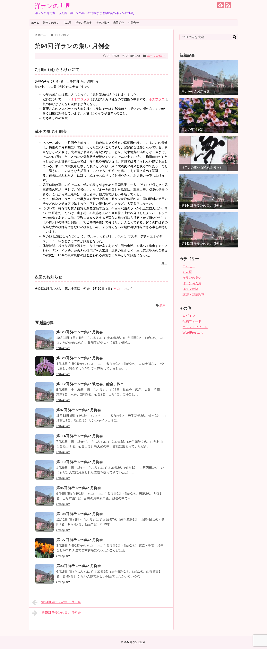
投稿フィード (192, 321)
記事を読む (63, 348)
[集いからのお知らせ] (208, 77)
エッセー (189, 266)
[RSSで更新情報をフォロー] (228, 5)
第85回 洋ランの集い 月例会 (78, 488)
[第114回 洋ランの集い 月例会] (44, 444)
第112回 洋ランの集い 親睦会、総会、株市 (90, 384)
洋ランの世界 (53, 6)
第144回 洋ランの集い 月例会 (202, 205)
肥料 (162, 305)
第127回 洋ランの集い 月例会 (79, 540)
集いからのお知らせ (195, 91)
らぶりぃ (120, 288)
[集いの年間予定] (208, 115)
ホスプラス (157, 99)
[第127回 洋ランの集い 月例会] (44, 548)
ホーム (35, 22)
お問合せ (133, 22)
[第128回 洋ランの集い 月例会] (44, 366)
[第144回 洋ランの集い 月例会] (208, 191)
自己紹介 (118, 22)
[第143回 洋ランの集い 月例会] (208, 229)
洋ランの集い (51, 22)
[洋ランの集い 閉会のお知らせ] (208, 153)
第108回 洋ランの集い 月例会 (79, 514)
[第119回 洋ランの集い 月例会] (44, 470)
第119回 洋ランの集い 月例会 (79, 462)
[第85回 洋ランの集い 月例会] (44, 496)
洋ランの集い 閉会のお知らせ (202, 167)
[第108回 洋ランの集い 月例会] (44, 522)
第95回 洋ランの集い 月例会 (61, 612)
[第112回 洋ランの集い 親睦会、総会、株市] (44, 392)
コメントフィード (195, 327)
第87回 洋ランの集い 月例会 (78, 410)
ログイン (189, 315)
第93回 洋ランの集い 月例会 (78, 566)
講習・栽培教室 (193, 294)
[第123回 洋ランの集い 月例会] (44, 340)
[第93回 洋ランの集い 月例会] (44, 574)
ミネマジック (80, 99)
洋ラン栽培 (102, 22)
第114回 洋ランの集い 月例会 (79, 436)
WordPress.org (193, 332)
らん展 (67, 22)
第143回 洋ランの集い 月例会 (202, 243)
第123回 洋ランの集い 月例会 (79, 332)
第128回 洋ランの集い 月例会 (79, 358)
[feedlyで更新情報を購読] (220, 5)
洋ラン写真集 (83, 22)
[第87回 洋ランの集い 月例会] (44, 418)
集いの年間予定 (192, 129)
